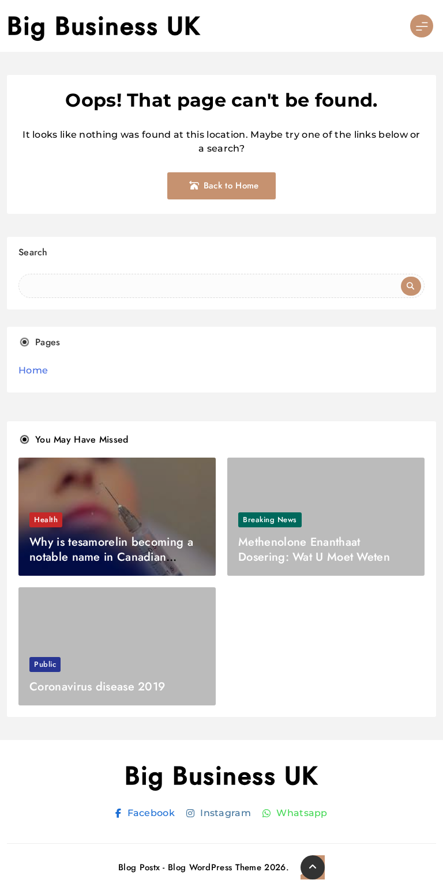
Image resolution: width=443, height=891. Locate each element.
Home (33, 370)
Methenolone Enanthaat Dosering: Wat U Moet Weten (314, 549)
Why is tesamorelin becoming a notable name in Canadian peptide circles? (111, 557)
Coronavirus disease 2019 (97, 686)
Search (33, 252)
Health (46, 519)
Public (45, 664)
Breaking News (270, 519)
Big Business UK (104, 25)
